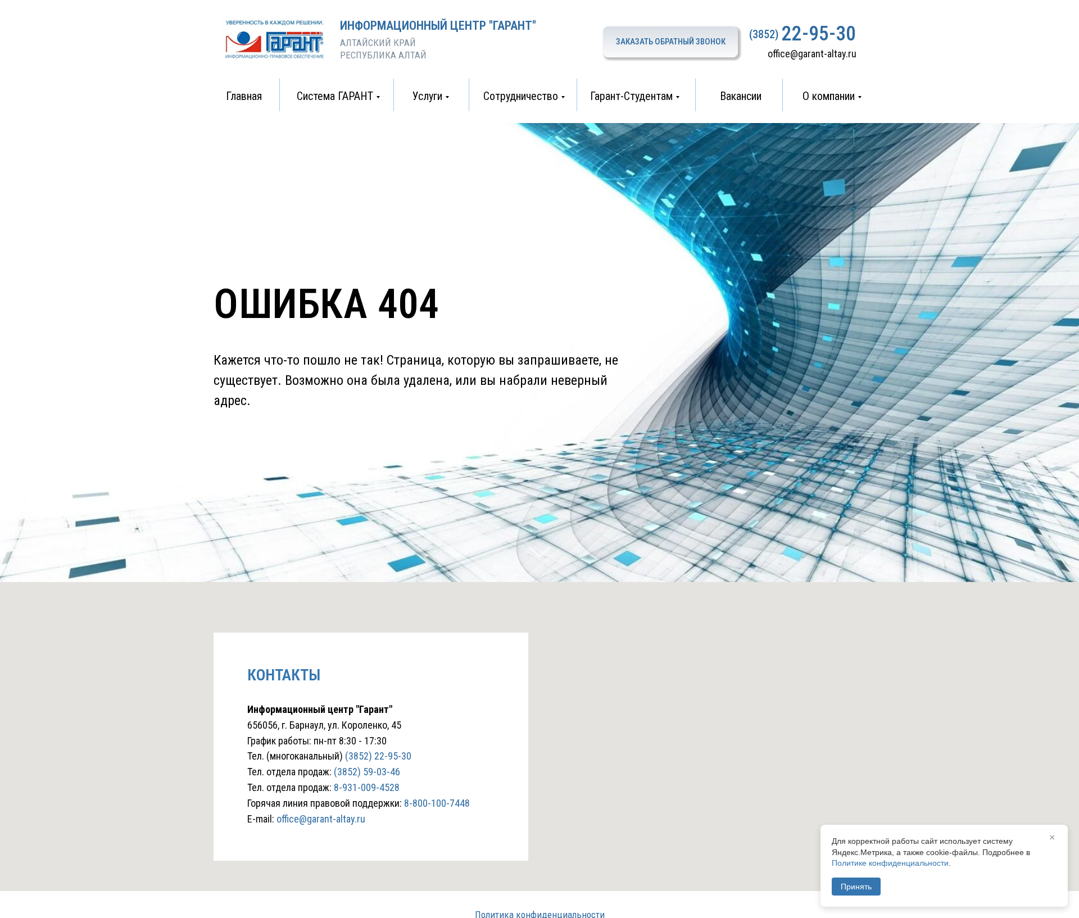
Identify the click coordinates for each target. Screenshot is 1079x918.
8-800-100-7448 (437, 803)
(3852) (763, 34)
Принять (856, 886)
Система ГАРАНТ (335, 96)
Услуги (427, 96)
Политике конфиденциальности (890, 862)
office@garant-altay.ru (812, 54)
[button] (670, 41)
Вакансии (740, 96)
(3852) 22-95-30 (378, 756)
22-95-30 (819, 34)
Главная (244, 96)
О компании (829, 96)
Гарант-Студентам (631, 96)
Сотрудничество (520, 96)
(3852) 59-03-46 (367, 772)
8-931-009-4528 (367, 787)
